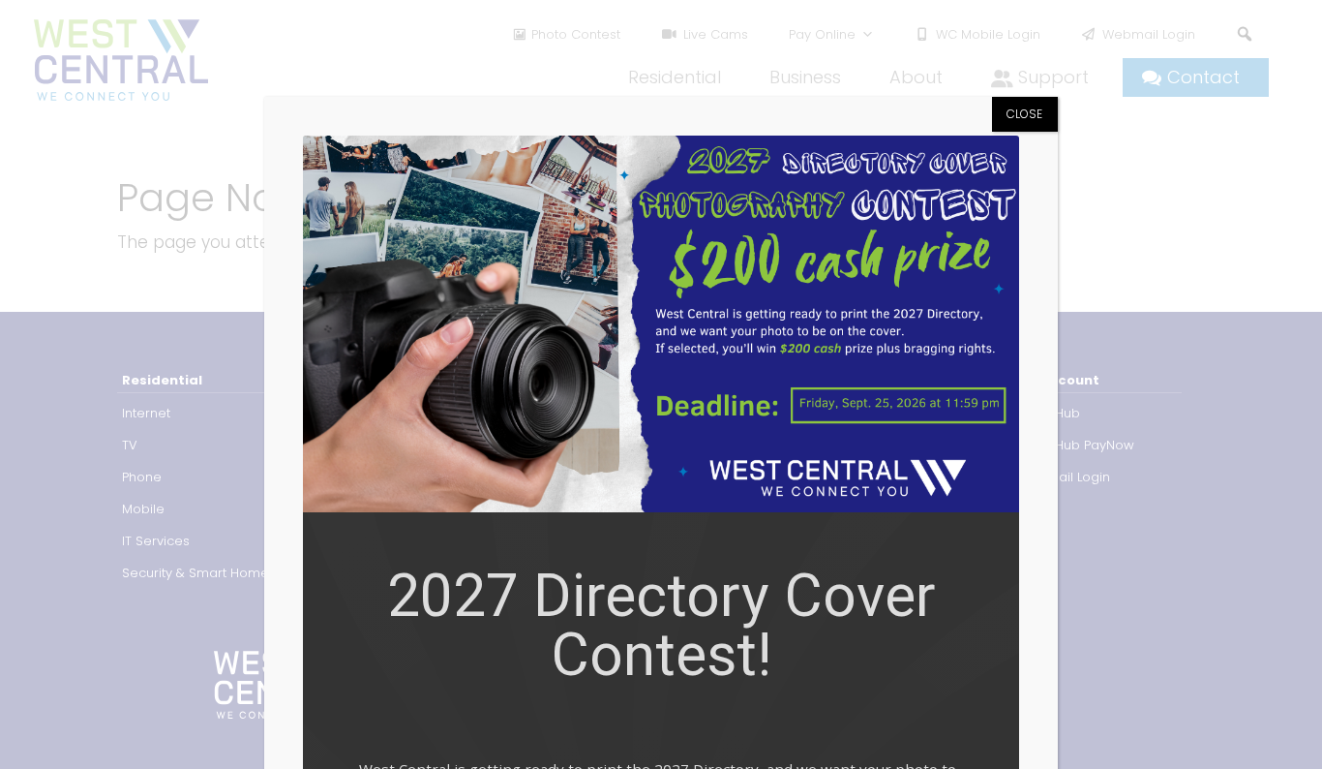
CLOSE (1024, 114)
